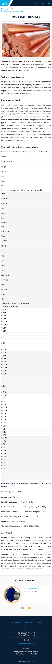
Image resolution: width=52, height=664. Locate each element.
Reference (29, 622)
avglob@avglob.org (26, 643)
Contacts (40, 622)
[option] (26, 594)
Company (18, 622)
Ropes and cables (30, 588)
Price (11, 622)
